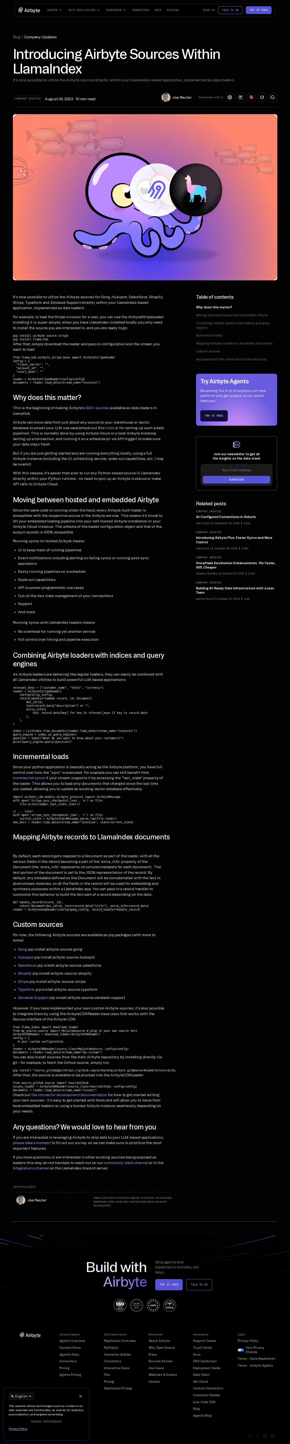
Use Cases (156, 1368)
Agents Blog (202, 1415)
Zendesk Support (33, 997)
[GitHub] (249, 1436)
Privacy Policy (248, 1341)
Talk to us (230, 10)
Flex (107, 1374)
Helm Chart (201, 1374)
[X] (257, 1436)
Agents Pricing (70, 1374)
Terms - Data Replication (256, 1358)
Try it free (258, 10)
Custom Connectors (208, 1388)
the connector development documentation (69, 1095)
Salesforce (27, 965)
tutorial (111, 428)
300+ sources (97, 408)
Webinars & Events (163, 1374)
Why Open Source (162, 1347)
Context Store (70, 1347)
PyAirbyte (111, 1347)
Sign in (209, 10)
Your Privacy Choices (254, 1350)
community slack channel (126, 1163)
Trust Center (202, 1347)
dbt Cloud (200, 1381)
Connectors (140, 10)
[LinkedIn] (265, 1436)
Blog (196, 1408)
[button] (55, 10)
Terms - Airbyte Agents (255, 1365)
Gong (22, 949)
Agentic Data (69, 1354)
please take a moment (32, 1143)
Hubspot (25, 957)
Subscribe (236, 479)
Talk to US (199, 1284)
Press (153, 1354)
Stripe (23, 981)
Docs (158, 10)
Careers (154, 1381)
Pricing (173, 10)
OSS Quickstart (205, 1361)
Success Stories (161, 1361)
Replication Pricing (118, 1388)
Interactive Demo (116, 1368)
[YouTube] (272, 1436)
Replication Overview (120, 1341)
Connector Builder (117, 1354)
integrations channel (31, 1168)
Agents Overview (72, 1341)
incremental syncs (29, 778)
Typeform (26, 989)
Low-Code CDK (204, 1402)
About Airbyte (159, 1341)
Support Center (204, 1341)
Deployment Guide (206, 1368)
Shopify (25, 973)
